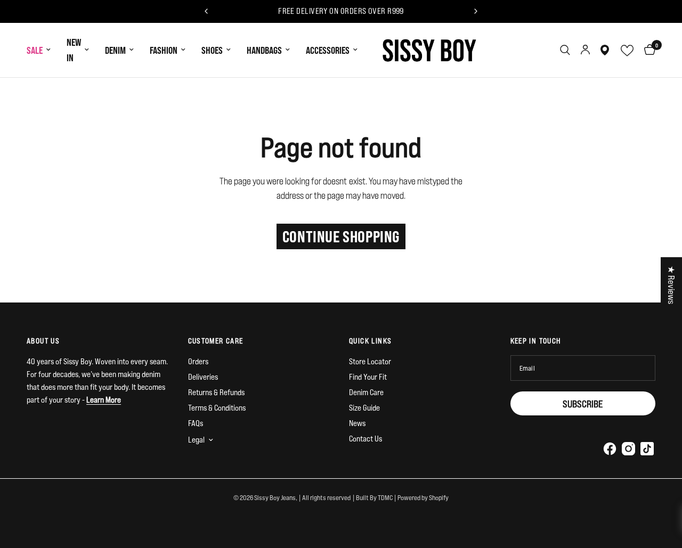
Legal (196, 440)
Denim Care (366, 392)
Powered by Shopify (423, 497)
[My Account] (585, 50)
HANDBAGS (264, 50)
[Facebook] (609, 448)
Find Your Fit (368, 377)
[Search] (565, 50)
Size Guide (364, 408)
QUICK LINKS (370, 341)
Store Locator (370, 361)
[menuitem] (43, 50)
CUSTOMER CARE (215, 341)
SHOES (212, 50)
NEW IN (74, 49)
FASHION (163, 50)
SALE (35, 50)
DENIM (115, 50)
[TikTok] (646, 448)
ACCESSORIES (328, 50)
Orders (198, 361)
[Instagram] (628, 448)
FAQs (195, 423)
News (357, 423)
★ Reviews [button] (671, 284)
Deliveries (203, 377)
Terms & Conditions (217, 408)
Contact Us (365, 439)
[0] (647, 50)
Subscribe (583, 404)
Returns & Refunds (216, 392)
